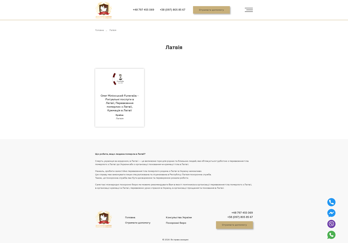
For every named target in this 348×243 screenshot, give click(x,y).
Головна (99, 30)
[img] (103, 10)
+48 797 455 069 (143, 10)
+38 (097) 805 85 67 (172, 10)
